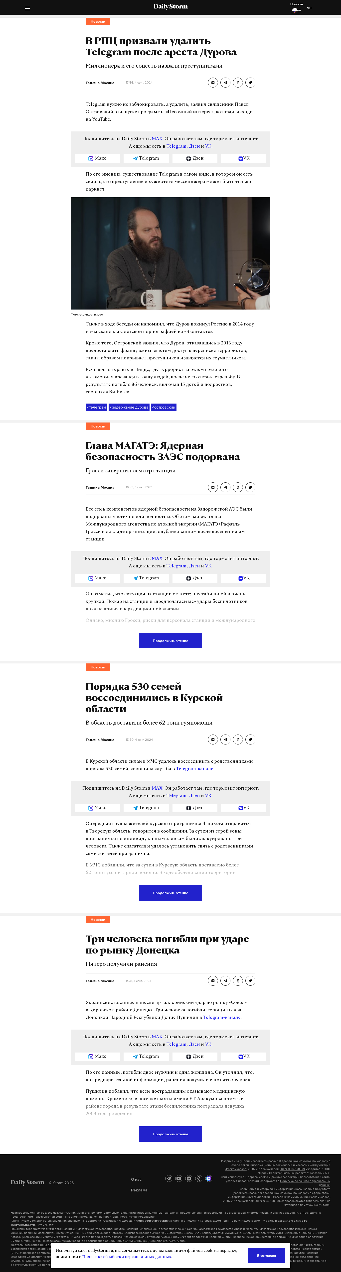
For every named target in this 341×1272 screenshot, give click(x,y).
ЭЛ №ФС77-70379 (292, 1169)
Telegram (176, 146)
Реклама (139, 1190)
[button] (27, 9)
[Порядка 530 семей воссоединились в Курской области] (213, 739)
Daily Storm (170, 7)
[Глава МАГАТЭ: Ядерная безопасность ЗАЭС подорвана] (213, 487)
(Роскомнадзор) (236, 1169)
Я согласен (266, 1255)
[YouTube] (178, 1178)
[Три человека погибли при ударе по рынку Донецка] (213, 981)
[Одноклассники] (198, 1178)
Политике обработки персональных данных (126, 1257)
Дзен (194, 146)
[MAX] (208, 1178)
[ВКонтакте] (188, 1178)
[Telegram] (168, 1178)
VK (208, 146)
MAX (157, 139)
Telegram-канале (194, 769)
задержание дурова (129, 407)
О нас (136, 1179)
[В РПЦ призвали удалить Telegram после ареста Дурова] (213, 83)
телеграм (96, 407)
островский (163, 407)
